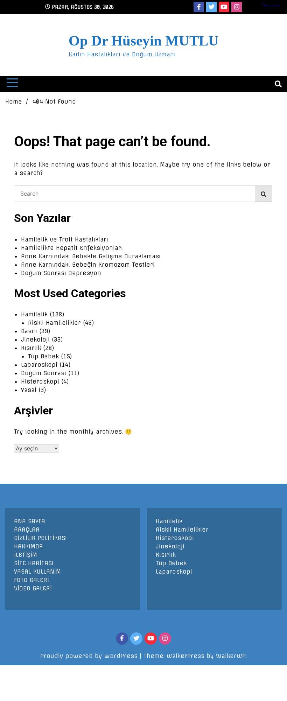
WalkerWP (231, 655)
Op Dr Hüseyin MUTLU (144, 41)
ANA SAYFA (29, 521)
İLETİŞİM (25, 554)
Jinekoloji (35, 339)
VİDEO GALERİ (33, 588)
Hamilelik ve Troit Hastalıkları (64, 239)
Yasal (28, 389)
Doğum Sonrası (43, 373)
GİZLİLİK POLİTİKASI (40, 537)
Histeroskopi (40, 381)
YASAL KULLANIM (37, 571)
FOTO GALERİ (31, 579)
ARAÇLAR (27, 529)
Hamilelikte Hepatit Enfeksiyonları (72, 247)
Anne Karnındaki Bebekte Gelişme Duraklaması (91, 256)
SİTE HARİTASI (34, 563)
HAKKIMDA (28, 546)
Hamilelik (34, 314)
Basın (29, 331)
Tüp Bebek (43, 356)
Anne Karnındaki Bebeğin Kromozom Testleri (88, 264)
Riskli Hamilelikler (54, 322)
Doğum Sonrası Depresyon (61, 272)
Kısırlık (31, 347)
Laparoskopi (39, 364)
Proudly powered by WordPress (90, 655)
